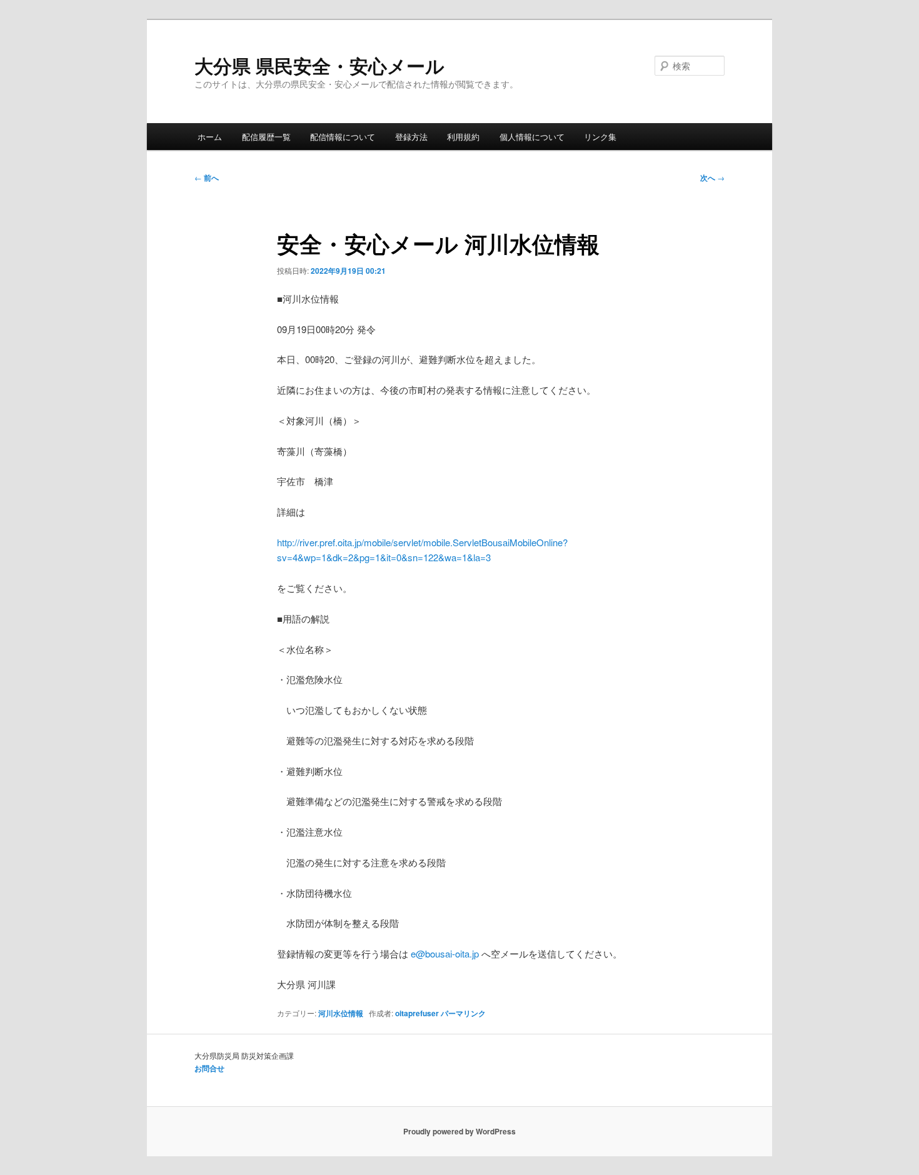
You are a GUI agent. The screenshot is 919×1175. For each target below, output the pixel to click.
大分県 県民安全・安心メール (319, 65)
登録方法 (411, 136)
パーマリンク (463, 1013)
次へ (712, 177)
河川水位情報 (340, 1013)
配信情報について (342, 136)
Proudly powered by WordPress (459, 1131)
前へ (206, 177)
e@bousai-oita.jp (445, 953)
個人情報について (532, 136)
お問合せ (209, 1068)
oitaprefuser (417, 1013)
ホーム (210, 136)
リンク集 (600, 136)
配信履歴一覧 (266, 136)
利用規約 (463, 136)
